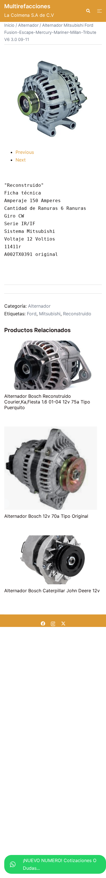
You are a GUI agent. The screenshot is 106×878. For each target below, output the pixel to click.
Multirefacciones (27, 6)
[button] (88, 11)
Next (21, 160)
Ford (31, 313)
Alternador (28, 25)
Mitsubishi (49, 313)
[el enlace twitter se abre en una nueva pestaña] (63, 623)
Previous (25, 152)
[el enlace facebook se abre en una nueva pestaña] (43, 623)
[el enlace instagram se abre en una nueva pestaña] (53, 623)
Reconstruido (77, 313)
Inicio (9, 25)
